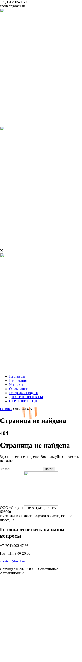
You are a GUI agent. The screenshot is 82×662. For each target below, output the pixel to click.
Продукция (18, 380)
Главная (6, 409)
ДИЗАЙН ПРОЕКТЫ (26, 397)
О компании (18, 389)
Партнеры (17, 376)
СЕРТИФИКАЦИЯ (24, 401)
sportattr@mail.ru (12, 561)
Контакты (16, 385)
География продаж (23, 393)
